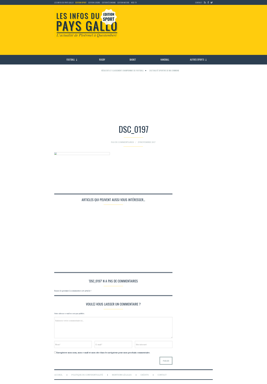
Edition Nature (123, 2)
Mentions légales (122, 374)
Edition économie (109, 2)
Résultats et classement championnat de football (122, 70)
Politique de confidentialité (87, 374)
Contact (198, 2)
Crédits (144, 374)
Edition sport (80, 2)
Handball (164, 59)
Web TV (134, 2)
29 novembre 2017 (146, 142)
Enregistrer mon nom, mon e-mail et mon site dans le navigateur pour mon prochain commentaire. (103, 352)
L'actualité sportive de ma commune (164, 70)
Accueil (58, 374)
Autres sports (197, 59)
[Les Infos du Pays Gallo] (86, 23)
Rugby (102, 59)
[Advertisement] (168, 31)
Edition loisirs (94, 2)
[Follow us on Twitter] (211, 2)
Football (70, 59)
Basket (133, 59)
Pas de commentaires (122, 142)
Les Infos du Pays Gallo (64, 2)
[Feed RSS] (205, 2)
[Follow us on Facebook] (208, 2)
